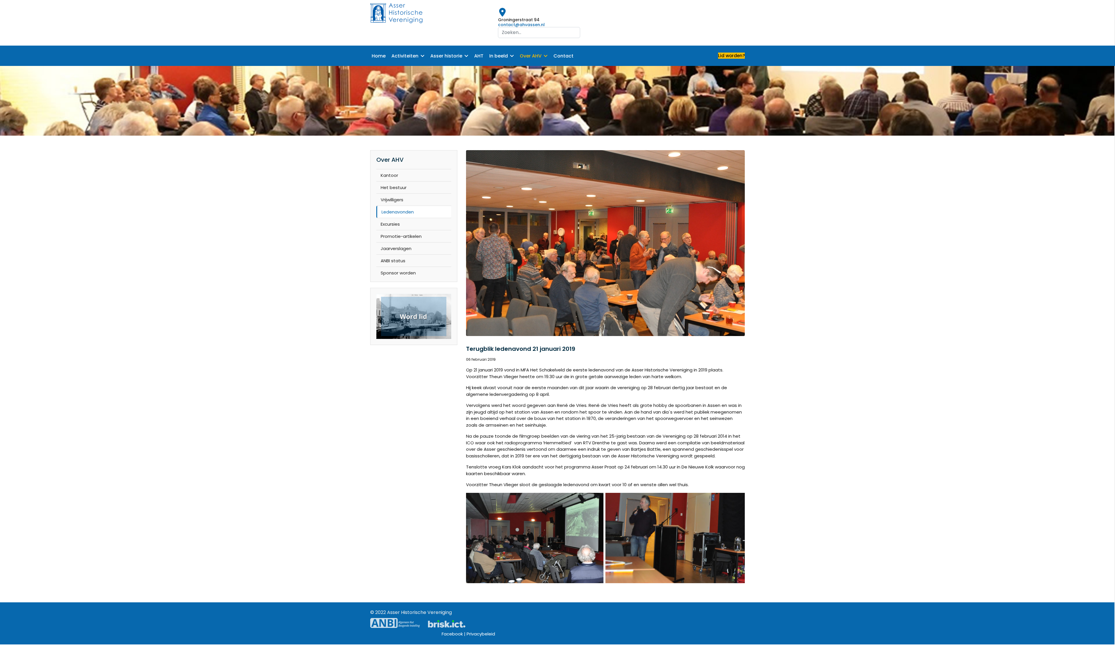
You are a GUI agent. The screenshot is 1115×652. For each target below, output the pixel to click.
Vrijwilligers (392, 200)
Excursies (390, 224)
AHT (478, 56)
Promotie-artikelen (401, 236)
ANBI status (393, 261)
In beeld (498, 56)
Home (379, 56)
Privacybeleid (481, 634)
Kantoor (389, 175)
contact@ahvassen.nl (521, 25)
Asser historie (446, 56)
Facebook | (454, 634)
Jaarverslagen (396, 248)
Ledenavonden (398, 212)
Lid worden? (731, 56)
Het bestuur (394, 187)
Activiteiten (404, 56)
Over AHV (531, 56)
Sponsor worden (398, 273)
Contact (563, 56)
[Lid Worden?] (413, 316)
